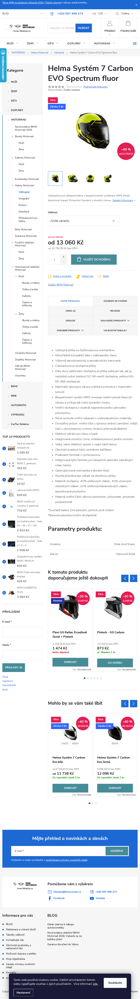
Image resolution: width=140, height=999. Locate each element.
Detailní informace (122, 200)
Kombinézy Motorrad (27, 179)
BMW (14, 386)
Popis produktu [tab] (70, 301)
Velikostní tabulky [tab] (115, 330)
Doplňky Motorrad (25, 359)
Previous (125, 578)
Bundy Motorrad (24, 136)
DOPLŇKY (17, 110)
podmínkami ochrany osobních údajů (67, 860)
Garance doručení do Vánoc (63, 944)
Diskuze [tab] (70, 320)
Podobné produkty (68, 330)
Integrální (24, 198)
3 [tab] (91, 678)
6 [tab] (101, 678)
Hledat (83, 28)
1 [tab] (84, 678)
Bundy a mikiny (31, 283)
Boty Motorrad (23, 229)
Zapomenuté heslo (9, 687)
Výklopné (24, 192)
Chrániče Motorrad (25, 353)
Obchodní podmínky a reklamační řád (18, 947)
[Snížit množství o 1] (64, 262)
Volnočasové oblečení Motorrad (27, 268)
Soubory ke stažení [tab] (115, 301)
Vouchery (20, 375)
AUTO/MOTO (18, 405)
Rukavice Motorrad (25, 236)
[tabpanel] (70, 630)
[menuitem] (12, 43)
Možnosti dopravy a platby (21, 953)
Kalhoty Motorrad (25, 157)
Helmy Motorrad (24, 185)
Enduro (23, 205)
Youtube (100, 898)
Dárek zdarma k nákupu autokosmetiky (60, 926)
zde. (95, 984)
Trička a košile (30, 289)
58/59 (75, 743)
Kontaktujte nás (15, 940)
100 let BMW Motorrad (22, 367)
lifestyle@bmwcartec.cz (67, 892)
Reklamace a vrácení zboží (21, 929)
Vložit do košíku (96, 260)
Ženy (21, 149)
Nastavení (23, 993)
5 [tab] (98, 678)
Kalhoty (26, 296)
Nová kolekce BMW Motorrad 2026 (26, 128)
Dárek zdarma (53, 2)
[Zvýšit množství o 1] (64, 257)
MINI (13, 396)
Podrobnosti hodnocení (95, 86)
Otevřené (24, 211)
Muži (21, 143)
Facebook (59, 898)
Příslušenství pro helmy (28, 219)
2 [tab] (88, 678)
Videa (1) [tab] (70, 310)
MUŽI (14, 82)
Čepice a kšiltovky (27, 304)
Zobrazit (70, 662)
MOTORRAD (18, 119)
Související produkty (113, 320)
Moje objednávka (15, 959)
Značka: (60, 284)
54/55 (65, 743)
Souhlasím (115, 983)
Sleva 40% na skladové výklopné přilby (23, 2)
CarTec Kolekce (20, 424)
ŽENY (14, 91)
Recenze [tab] (115, 310)
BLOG (5, 13)
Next (133, 578)
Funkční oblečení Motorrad (24, 244)
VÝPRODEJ (17, 414)
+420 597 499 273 (106, 892)
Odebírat (116, 851)
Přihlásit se (13, 667)
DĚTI (14, 101)
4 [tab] (94, 678)
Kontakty (11, 972)
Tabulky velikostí (15, 934)
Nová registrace (7, 679)
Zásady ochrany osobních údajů (20, 965)
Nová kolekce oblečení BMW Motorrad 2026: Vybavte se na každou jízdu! (64, 936)
